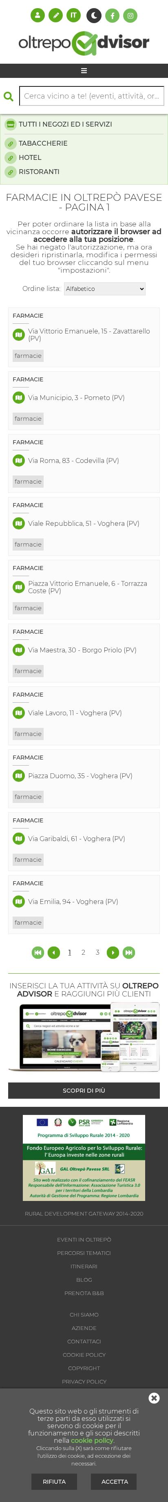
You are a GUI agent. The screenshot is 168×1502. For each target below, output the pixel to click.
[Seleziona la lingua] (73, 15)
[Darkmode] (94, 15)
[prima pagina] (38, 952)
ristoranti (39, 172)
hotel (30, 157)
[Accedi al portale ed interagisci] (38, 15)
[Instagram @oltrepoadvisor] (130, 15)
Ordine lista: (41, 289)
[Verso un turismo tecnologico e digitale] (84, 1199)
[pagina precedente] (54, 952)
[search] (11, 96)
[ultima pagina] (128, 952)
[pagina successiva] (113, 952)
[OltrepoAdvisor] (84, 53)
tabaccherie (43, 143)
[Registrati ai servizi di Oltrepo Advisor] (56, 15)
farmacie (28, 355)
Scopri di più (84, 1090)
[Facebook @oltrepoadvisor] (112, 15)
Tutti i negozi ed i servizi (65, 124)
